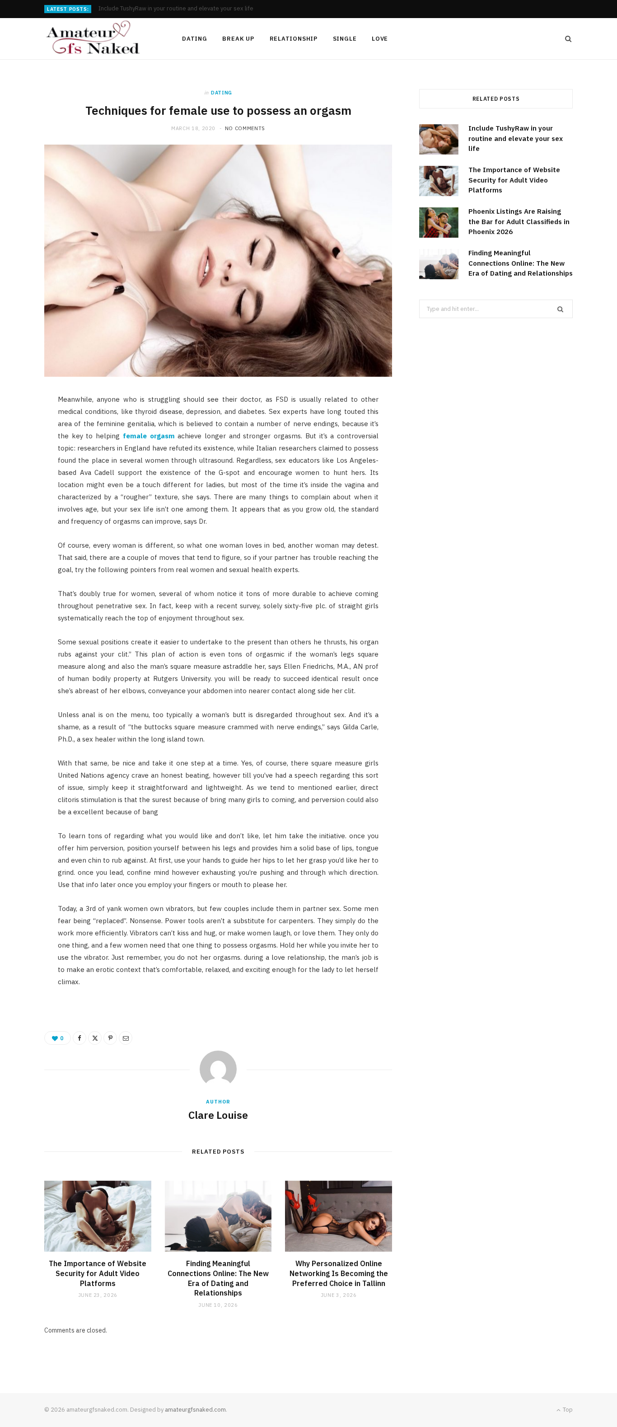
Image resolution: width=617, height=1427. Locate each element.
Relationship (294, 38)
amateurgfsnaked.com (195, 1409)
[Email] (23, 498)
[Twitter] (23, 452)
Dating (194, 38)
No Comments (245, 128)
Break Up (238, 38)
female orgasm (149, 436)
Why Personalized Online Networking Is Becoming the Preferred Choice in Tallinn (339, 1273)
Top (567, 1409)
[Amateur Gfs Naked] (98, 39)
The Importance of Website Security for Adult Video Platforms (182, 8)
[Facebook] (23, 429)
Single (345, 38)
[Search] (565, 39)
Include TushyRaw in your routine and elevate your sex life (515, 138)
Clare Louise (218, 1115)
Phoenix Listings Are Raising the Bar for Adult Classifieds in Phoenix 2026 (519, 221)
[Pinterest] (23, 475)
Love (380, 38)
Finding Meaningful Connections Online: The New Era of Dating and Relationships (218, 1278)
